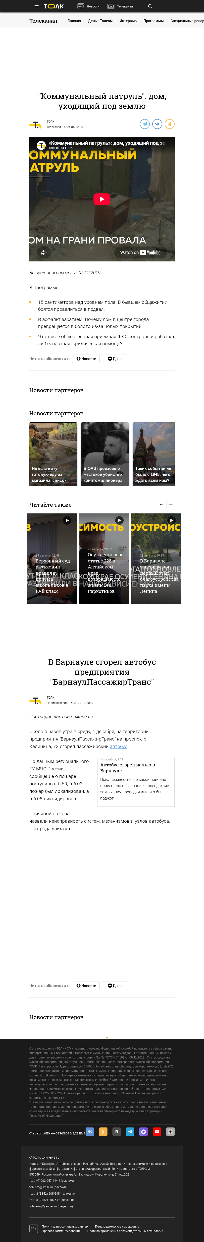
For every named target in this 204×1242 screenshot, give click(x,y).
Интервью (128, 21)
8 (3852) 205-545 (48, 1193)
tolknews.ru (50, 1157)
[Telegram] (144, 124)
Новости (93, 6)
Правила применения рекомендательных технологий (125, 1231)
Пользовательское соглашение (117, 1226)
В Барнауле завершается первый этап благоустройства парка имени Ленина (159, 576)
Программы (154, 21)
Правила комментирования (61, 1231)
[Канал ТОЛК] (114, 359)
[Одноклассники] (169, 124)
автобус (118, 746)
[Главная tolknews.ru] (54, 6)
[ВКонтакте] (157, 124)
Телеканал (125, 6)
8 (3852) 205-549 (48, 1200)
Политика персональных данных (65, 1226)
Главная (74, 21)
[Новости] (86, 359)
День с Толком (100, 21)
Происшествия (57, 703)
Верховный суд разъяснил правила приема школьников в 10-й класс (53, 576)
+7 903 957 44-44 (48, 1180)
